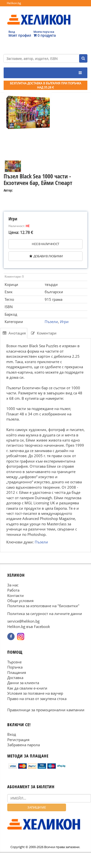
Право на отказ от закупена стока (36, 698)
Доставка (15, 677)
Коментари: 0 (14, 276)
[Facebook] (11, 636)
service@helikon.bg (23, 621)
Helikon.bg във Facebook (28, 626)
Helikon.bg (14, 3)
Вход (11, 734)
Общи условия (20, 600)
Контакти (15, 595)
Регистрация (18, 739)
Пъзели (51, 321)
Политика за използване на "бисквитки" (43, 605)
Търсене (14, 661)
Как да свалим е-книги (27, 688)
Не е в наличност (45, 244)
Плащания (16, 672)
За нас (12, 585)
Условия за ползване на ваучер (35, 693)
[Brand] (39, 15)
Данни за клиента (23, 682)
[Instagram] (20, 636)
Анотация (17, 333)
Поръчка (15, 667)
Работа (13, 590)
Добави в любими (48, 256)
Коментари (46, 333)
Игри (64, 321)
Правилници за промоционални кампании (45, 709)
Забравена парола (23, 744)
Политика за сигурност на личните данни (44, 613)
